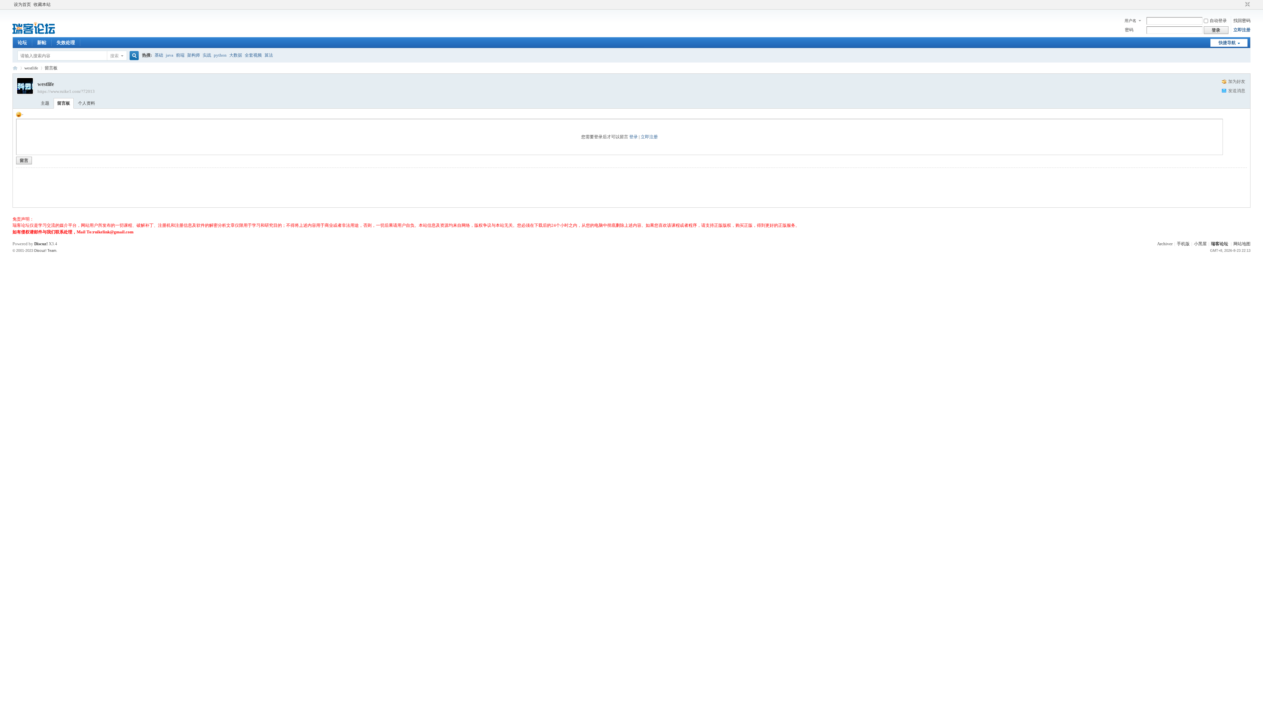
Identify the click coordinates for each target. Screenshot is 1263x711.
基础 (159, 55)
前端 (180, 55)
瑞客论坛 (15, 68)
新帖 (41, 42)
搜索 (114, 55)
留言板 (51, 68)
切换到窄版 (1247, 5)
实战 (207, 55)
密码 (1129, 29)
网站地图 (1242, 243)
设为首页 (22, 4)
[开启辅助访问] (1241, 5)
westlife (31, 68)
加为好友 (1236, 81)
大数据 (235, 55)
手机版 (1183, 243)
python (220, 55)
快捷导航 (1227, 42)
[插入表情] (19, 114)
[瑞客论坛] (33, 33)
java (169, 55)
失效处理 (66, 42)
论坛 (22, 42)
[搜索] (133, 56)
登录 (633, 136)
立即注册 (1242, 29)
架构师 (193, 55)
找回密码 (1242, 20)
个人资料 (86, 103)
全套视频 (253, 55)
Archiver (1165, 243)
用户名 (1130, 20)
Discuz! (41, 243)
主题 (45, 103)
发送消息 (1236, 90)
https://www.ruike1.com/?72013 (66, 91)
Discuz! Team (45, 250)
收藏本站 (42, 4)
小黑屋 (1200, 243)
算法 (268, 55)
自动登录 (1218, 20)
